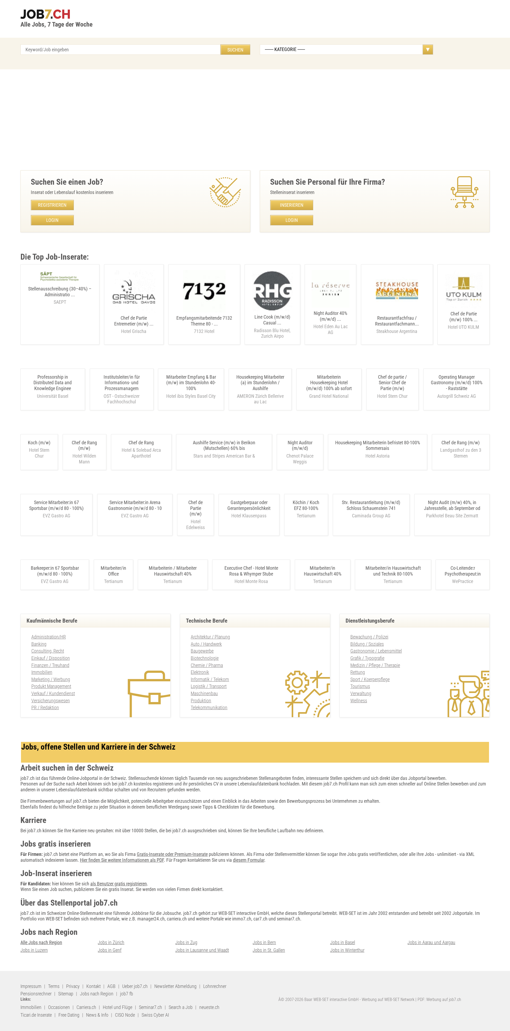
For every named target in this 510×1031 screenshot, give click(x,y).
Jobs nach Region (96, 993)
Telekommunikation (209, 707)
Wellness (358, 700)
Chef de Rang (141, 442)
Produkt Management (51, 686)
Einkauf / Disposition (50, 658)
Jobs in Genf (109, 950)
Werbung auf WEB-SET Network (388, 999)
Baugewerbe (202, 651)
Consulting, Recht (47, 651)
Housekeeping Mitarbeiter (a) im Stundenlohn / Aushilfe (260, 382)
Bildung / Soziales (367, 644)
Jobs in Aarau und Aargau (431, 942)
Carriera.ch (86, 1007)
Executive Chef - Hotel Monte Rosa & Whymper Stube (251, 571)
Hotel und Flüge (117, 1007)
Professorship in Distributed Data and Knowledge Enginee (52, 382)
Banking (38, 644)
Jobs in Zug (186, 942)
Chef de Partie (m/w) (195, 508)
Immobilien (41, 672)
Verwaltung (360, 693)
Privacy (73, 986)
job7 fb (126, 993)
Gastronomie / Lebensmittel (376, 651)
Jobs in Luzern (34, 950)
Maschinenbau (204, 693)
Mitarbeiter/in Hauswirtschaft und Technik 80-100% (393, 571)
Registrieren (52, 205)
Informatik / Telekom (210, 679)
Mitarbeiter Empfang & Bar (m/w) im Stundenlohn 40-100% (191, 382)
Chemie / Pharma (207, 665)
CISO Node (125, 1015)
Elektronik (200, 672)
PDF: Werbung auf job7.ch (439, 999)
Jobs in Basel (342, 942)
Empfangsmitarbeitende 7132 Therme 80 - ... (204, 324)
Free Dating (68, 1015)
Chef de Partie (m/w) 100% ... (463, 320)
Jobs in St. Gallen (269, 950)
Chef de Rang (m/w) (84, 445)
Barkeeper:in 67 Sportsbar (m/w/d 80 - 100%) (55, 571)
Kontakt (93, 986)
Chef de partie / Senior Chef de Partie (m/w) (392, 382)
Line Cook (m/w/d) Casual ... (272, 326)
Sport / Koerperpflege (370, 679)
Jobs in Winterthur (347, 950)
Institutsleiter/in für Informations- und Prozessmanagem (122, 382)
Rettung (357, 672)
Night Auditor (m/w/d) (300, 445)
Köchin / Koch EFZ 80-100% (306, 505)
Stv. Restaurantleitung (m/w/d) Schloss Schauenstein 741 (371, 505)
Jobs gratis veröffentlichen (372, 854)
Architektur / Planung (210, 637)
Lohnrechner (214, 986)
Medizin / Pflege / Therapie (375, 665)
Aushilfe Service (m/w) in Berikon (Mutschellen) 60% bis (224, 445)
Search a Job (181, 1007)
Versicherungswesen (50, 700)
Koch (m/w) (39, 442)
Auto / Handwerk (206, 644)
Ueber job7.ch (135, 986)
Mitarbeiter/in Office (113, 571)
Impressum (30, 986)
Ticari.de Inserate (36, 1015)
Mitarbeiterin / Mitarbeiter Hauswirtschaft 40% (173, 571)
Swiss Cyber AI (155, 1015)
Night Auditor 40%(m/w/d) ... (330, 322)
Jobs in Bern (264, 942)
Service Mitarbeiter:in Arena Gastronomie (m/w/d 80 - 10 (135, 505)
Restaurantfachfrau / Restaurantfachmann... (397, 324)
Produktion (201, 700)
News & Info (97, 1015)
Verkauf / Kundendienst (53, 693)
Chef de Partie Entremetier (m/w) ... (134, 324)
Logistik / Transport (209, 686)
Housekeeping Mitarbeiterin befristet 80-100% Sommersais (377, 445)
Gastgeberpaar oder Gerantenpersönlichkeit (248, 505)
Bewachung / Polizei (369, 637)
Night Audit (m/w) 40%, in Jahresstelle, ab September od (452, 505)
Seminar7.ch (150, 1007)
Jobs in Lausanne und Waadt (202, 950)
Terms (54, 986)
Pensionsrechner (36, 993)
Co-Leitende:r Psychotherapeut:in (463, 571)
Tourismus (360, 686)
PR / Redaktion (45, 707)
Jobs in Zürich (111, 942)
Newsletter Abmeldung (175, 986)
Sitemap (65, 993)
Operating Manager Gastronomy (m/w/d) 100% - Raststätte (456, 382)
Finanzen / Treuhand (50, 665)
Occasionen (59, 1007)
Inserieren (291, 205)
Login (52, 220)
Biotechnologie (205, 658)
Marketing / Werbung (50, 679)
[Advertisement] (255, 120)
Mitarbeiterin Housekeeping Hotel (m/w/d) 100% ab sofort (329, 382)
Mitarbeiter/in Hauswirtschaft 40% (322, 571)
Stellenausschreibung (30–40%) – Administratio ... (59, 295)
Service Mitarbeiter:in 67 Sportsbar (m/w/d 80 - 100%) (56, 505)
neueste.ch (209, 1007)
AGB (111, 986)
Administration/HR (48, 637)
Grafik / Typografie (367, 658)
